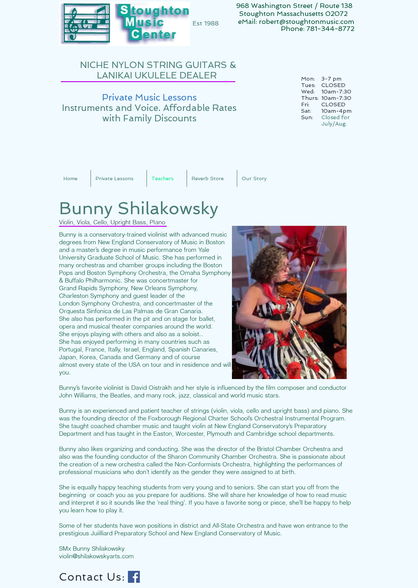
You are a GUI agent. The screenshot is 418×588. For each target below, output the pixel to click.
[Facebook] (134, 577)
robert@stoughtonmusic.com (306, 21)
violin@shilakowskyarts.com (96, 556)
